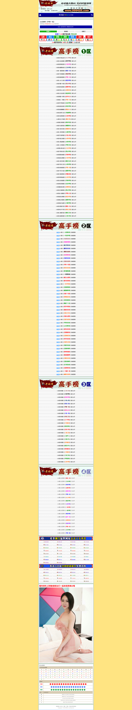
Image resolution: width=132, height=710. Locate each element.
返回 (92, 15)
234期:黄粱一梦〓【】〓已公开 (66, 96)
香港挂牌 (60, 569)
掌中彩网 (87, 550)
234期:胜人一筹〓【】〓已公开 (66, 99)
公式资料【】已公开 (66, 478)
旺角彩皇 (47, 572)
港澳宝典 (47, 547)
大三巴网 (60, 553)
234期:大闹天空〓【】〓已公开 (66, 129)
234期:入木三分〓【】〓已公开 (66, 80)
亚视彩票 (60, 578)
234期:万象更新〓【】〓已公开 (66, 174)
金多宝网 (87, 547)
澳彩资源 (47, 541)
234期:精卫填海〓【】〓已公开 (66, 122)
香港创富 (47, 581)
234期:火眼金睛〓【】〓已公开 (66, 141)
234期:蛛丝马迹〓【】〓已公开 (66, 203)
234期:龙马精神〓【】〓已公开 (66, 190)
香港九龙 (60, 575)
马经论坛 (47, 556)
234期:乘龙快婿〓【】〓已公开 (66, 183)
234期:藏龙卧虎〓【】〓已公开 (66, 187)
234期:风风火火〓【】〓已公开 (66, 90)
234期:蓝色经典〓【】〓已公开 (66, 87)
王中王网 (87, 541)
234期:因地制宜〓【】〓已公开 (66, 64)
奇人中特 (87, 559)
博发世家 (73, 572)
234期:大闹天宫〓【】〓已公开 (66, 161)
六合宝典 (73, 575)
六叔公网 (60, 581)
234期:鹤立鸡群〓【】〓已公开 (66, 200)
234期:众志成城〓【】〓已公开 (66, 61)
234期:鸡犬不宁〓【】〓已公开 (66, 209)
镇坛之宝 (47, 575)
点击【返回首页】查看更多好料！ (66, 26)
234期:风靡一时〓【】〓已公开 (66, 83)
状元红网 (87, 544)
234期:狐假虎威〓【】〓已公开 (66, 154)
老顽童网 (73, 547)
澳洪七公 (60, 559)
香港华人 (87, 575)
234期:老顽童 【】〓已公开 (66, 390)
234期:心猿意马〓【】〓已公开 (66, 212)
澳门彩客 (73, 541)
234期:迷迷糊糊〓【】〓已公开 (66, 109)
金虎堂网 (47, 553)
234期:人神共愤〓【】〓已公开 (66, 132)
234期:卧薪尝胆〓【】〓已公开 (66, 77)
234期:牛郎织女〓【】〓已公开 (66, 151)
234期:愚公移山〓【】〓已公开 (66, 148)
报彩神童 (60, 562)
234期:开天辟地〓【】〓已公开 (66, 135)
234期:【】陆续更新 (68, 232)
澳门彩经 (60, 544)
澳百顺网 (73, 559)
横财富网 (87, 553)
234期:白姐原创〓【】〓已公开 (66, 216)
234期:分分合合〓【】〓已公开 (66, 93)
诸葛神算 (47, 550)
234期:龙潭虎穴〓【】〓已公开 (66, 206)
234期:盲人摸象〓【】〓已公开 (66, 193)
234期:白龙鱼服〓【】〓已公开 (66, 180)
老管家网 (60, 547)
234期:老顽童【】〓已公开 (66, 394)
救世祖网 (73, 550)
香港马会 (60, 572)
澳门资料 (47, 544)
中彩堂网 (73, 556)
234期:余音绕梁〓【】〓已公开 (66, 167)
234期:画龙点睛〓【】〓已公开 (66, 158)
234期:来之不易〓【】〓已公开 (66, 119)
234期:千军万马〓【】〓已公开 (66, 170)
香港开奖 (87, 578)
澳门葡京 (73, 544)
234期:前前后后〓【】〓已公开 (66, 106)
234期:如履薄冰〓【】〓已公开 (66, 67)
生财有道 (47, 578)
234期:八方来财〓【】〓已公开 (66, 145)
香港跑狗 (87, 569)
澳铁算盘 (47, 562)
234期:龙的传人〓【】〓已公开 (66, 112)
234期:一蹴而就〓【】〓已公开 (66, 70)
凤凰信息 (87, 572)
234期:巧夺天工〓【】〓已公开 (66, 164)
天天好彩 (73, 581)
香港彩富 (87, 581)
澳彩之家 (60, 541)
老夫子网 (60, 556)
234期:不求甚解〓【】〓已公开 (66, 74)
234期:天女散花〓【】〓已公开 (66, 125)
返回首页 (40, 15)
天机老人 (87, 556)
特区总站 (73, 569)
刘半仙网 (60, 550)
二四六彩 (73, 578)
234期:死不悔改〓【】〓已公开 (66, 103)
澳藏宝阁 (47, 559)
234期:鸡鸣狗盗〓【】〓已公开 (66, 177)
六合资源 (47, 569)
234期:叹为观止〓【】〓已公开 (66, 58)
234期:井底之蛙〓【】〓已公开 (66, 138)
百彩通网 (73, 553)
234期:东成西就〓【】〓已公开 (66, 116)
